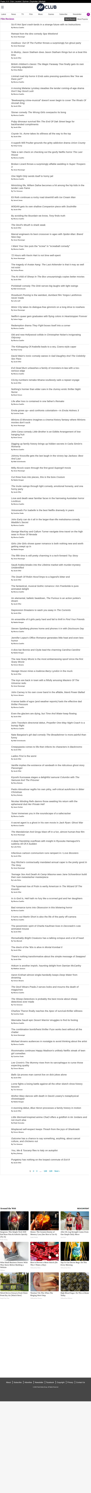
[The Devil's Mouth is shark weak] (5, 227)
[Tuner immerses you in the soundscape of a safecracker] (5, 815)
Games (51, 14)
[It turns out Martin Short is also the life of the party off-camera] (5, 918)
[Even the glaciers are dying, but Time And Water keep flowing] (5, 715)
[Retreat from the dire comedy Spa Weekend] (5, 35)
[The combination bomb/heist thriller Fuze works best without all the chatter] (5, 1032)
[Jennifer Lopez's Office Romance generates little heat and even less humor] (5, 641)
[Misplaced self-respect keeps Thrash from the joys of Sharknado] (5, 1131)
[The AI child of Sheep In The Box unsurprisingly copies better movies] (5, 278)
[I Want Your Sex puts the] (5, 248)
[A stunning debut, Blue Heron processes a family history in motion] (5, 1110)
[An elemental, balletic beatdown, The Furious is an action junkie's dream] (5, 601)
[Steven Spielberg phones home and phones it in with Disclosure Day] (5, 630)
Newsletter (77, 14)
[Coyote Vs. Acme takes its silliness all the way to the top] (5, 135)
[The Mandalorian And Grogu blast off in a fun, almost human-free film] (5, 834)
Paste (2, 1)
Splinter (26, 1)
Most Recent (70, 19)
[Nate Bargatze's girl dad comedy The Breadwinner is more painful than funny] (5, 738)
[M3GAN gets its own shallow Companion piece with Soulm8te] (5, 208)
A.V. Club (10, 1)
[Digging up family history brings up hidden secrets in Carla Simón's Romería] (5, 447)
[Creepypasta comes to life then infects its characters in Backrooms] (5, 749)
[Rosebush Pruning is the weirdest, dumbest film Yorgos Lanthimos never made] (5, 298)
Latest (3, 14)
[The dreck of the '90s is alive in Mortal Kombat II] (5, 949)
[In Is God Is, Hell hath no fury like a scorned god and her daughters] (5, 900)
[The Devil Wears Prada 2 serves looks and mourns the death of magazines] (5, 990)
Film (31, 14)
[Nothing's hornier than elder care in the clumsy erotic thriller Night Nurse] (5, 392)
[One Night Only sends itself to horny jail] (5, 178)
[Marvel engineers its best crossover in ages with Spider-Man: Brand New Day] (5, 237)
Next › (57, 1171)
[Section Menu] (2, 7)
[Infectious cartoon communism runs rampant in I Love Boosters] (5, 855)
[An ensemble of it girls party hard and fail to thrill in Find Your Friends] (5, 621)
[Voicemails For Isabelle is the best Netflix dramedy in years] (5, 512)
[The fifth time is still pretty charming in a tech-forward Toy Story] (5, 557)
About (8, 1382)
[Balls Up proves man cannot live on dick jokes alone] (5, 1076)
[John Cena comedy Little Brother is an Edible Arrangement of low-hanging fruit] (5, 435)
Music (40, 14)
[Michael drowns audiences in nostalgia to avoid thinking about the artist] (5, 1043)
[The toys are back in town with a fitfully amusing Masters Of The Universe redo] (5, 683)
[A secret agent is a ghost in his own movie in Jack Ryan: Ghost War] (5, 824)
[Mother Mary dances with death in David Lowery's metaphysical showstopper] (5, 1099)
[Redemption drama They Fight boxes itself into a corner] (5, 327)
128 (45, 1171)
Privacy (70, 1382)
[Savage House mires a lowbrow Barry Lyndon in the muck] (5, 673)
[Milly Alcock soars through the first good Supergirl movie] (5, 470)
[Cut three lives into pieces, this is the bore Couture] (5, 479)
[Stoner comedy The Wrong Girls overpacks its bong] (5, 114)
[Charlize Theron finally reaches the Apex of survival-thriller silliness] (5, 1013)
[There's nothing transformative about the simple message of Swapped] (5, 958)
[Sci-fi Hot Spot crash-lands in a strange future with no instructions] (5, 26)
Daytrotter (34, 1)
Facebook (50, 1382)
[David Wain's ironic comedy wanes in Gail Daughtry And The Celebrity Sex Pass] (5, 359)
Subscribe (63, 14)
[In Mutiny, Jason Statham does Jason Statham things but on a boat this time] (5, 55)
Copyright (60, 1382)
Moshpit (42, 1)
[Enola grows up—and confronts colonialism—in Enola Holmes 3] (5, 412)
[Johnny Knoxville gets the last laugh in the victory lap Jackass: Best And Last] (5, 459)
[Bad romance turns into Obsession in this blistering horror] (5, 909)
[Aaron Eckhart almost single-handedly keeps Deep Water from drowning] (5, 978)
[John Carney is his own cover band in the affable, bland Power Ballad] (5, 694)
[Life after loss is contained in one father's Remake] (5, 403)
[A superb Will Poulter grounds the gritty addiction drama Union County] (5, 144)
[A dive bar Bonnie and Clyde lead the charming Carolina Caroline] (5, 652)
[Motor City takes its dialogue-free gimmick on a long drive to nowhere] (5, 309)
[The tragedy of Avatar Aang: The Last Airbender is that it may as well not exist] (5, 268)
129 (50, 1171)
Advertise (28, 1382)
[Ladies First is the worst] (5, 758)
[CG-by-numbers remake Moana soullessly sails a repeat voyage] (5, 382)
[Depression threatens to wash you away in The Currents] (5, 612)
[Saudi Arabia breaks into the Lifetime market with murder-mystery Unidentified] (5, 568)
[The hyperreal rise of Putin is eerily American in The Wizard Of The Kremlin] (5, 889)
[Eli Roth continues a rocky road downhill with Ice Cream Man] (5, 199)
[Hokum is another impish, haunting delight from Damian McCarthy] (5, 967)
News (13, 14)
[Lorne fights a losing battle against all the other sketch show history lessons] (5, 1087)
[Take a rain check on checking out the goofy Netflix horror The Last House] (5, 155)
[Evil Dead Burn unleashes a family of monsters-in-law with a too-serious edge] (5, 371)
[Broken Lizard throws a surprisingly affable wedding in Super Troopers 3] (5, 167)
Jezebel (18, 1)
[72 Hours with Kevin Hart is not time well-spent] (5, 257)
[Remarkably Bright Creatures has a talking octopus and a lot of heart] (5, 940)
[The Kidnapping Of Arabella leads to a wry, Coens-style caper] (5, 348)
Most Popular (82, 19)
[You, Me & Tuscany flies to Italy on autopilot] (5, 1152)
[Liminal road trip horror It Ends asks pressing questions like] (5, 79)
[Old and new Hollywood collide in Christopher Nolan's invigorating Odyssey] (5, 338)
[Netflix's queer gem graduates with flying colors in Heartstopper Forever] (5, 318)
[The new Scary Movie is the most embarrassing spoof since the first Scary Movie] (5, 662)
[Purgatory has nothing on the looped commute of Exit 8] (5, 1161)
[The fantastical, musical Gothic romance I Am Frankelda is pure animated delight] (5, 589)
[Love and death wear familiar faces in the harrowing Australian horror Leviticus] (5, 501)
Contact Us (80, 1382)
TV (22, 14)
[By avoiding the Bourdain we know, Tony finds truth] (5, 217)
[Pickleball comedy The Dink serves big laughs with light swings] (5, 288)
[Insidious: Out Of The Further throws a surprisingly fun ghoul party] (5, 45)
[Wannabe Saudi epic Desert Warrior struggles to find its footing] (5, 1022)
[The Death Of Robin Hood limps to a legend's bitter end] (5, 578)
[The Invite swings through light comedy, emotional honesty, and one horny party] (5, 489)
